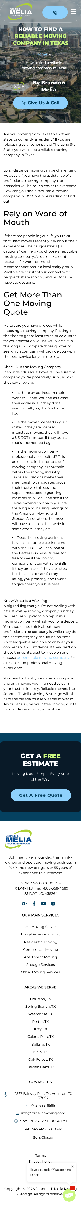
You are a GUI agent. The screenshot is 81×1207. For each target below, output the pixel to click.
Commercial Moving (40, 950)
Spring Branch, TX (40, 1006)
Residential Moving (40, 942)
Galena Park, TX (40, 1037)
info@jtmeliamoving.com (43, 1113)
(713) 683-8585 (43, 1105)
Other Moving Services (40, 972)
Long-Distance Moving (40, 934)
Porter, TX (40, 1022)
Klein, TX (40, 1052)
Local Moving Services (40, 927)
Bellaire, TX (40, 1044)
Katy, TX (40, 1029)
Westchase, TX (40, 1014)
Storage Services (40, 965)
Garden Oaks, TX (41, 1067)
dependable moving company (43, 658)
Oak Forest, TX (40, 1059)
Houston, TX (40, 999)
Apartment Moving (40, 957)
